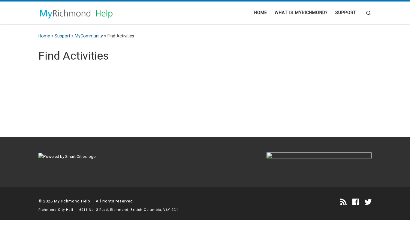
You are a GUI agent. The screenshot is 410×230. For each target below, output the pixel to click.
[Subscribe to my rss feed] (343, 202)
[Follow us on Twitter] (368, 202)
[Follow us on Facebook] (355, 202)
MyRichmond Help (72, 201)
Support (62, 36)
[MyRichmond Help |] (75, 12)
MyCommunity (89, 36)
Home (44, 36)
